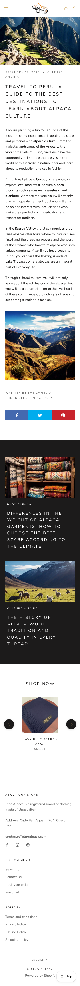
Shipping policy (16, 939)
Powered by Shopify (40, 975)
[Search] (66, 9)
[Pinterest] (28, 844)
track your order (17, 884)
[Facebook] (7, 844)
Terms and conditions (21, 917)
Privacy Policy (15, 924)
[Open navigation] (6, 8)
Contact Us (13, 877)
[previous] (9, 724)
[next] (71, 724)
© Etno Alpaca (40, 969)
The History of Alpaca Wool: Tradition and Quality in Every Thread (31, 631)
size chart (12, 892)
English (38, 959)
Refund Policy (15, 932)
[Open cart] (74, 8)
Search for (12, 869)
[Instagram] (17, 844)
